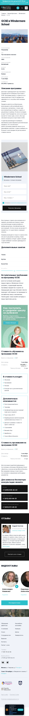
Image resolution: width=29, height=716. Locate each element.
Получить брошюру (14, 208)
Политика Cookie (14, 694)
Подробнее (5, 594)
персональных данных (13, 713)
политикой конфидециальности (18, 202)
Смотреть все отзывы (14, 554)
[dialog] (14, 710)
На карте (19, 667)
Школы (17, 632)
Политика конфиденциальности (10, 699)
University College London (18, 530)
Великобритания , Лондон (20, 528)
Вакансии (3, 638)
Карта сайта (4, 694)
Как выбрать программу (18, 624)
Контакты (4, 641)
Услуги (3, 632)
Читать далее (6, 546)
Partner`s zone (5, 645)
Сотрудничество (6, 635)
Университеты (19, 635)
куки (10, 711)
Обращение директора (4, 624)
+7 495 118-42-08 (6, 652)
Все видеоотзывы (14, 603)
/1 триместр (23, 365)
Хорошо (20, 709)
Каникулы (17, 628)
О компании (4, 628)
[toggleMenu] (26, 7)
